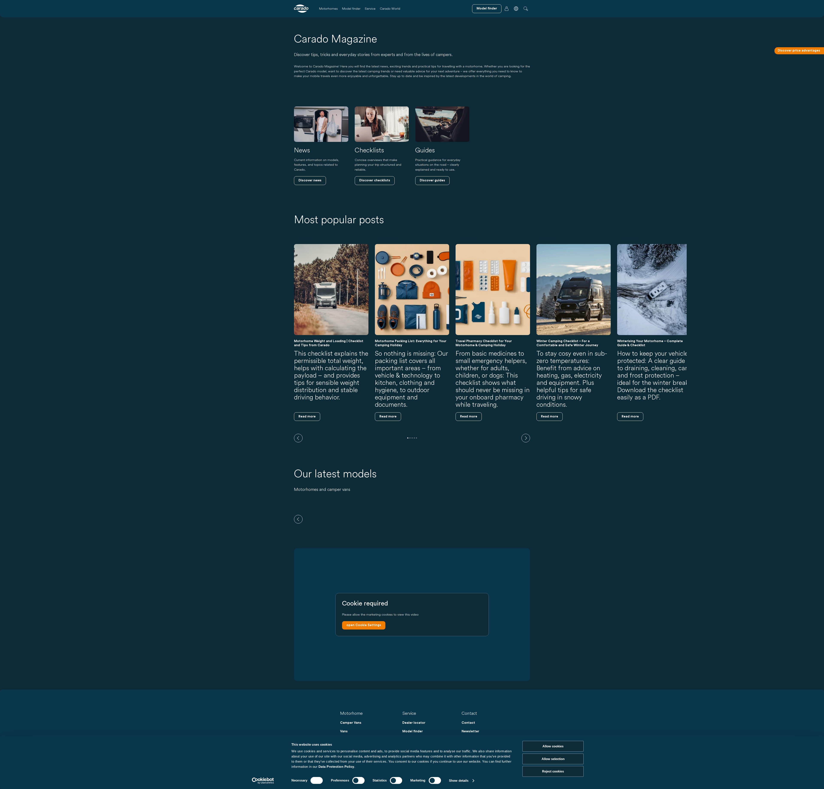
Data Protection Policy (336, 766)
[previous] (298, 438)
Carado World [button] (390, 8)
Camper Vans (350, 722)
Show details (458, 780)
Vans (344, 731)
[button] (516, 8)
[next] (525, 438)
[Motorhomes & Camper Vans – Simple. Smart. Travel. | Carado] (301, 9)
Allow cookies (552, 746)
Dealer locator (413, 722)
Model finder (351, 8)
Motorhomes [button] (328, 8)
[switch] (358, 780)
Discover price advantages (799, 50)
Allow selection (553, 759)
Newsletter (470, 731)
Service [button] (370, 8)
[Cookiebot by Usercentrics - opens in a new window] (263, 780)
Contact (468, 722)
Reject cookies (553, 771)
